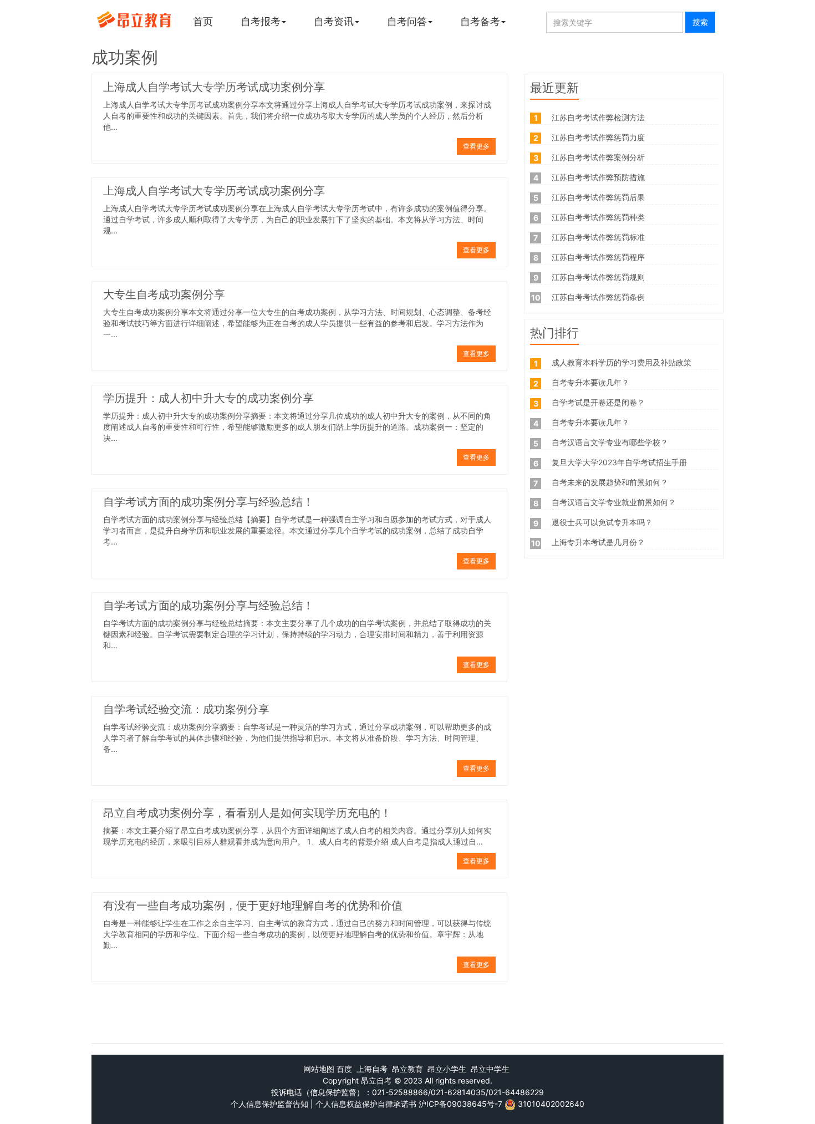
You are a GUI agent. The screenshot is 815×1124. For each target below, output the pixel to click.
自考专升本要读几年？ (590, 382)
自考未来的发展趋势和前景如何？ (610, 482)
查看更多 (476, 146)
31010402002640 (551, 1103)
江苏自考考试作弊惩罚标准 (598, 237)
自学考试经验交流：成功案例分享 (186, 710)
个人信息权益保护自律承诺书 (365, 1103)
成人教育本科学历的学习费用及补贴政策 (621, 362)
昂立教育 (407, 1069)
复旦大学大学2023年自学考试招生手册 (619, 462)
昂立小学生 (446, 1069)
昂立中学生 (490, 1069)
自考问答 (407, 21)
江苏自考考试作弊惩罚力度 (598, 137)
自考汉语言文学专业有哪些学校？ (610, 442)
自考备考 (480, 21)
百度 (344, 1069)
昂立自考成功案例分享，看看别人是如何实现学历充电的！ (247, 814)
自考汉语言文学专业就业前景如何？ (614, 502)
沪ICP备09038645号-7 (460, 1103)
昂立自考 (376, 1080)
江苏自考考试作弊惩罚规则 (598, 277)
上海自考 (372, 1069)
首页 (203, 21)
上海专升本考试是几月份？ (598, 542)
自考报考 (261, 21)
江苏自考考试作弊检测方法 (598, 117)
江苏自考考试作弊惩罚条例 (598, 297)
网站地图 (318, 1069)
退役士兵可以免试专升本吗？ (602, 522)
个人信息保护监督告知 (269, 1103)
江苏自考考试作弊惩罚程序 (598, 257)
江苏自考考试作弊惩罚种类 (598, 217)
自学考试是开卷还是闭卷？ (598, 402)
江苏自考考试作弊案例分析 (598, 157)
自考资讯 (334, 21)
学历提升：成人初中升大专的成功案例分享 (208, 399)
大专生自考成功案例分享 (164, 295)
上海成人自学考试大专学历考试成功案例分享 (214, 88)
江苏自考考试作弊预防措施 (598, 177)
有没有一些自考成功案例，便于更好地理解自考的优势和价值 (253, 906)
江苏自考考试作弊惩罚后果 (598, 197)
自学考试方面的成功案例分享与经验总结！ (208, 502)
